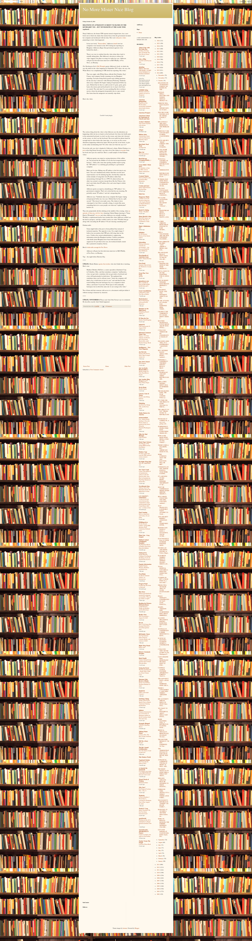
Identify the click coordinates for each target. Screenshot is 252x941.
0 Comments (109, 306)
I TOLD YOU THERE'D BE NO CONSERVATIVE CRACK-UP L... (163, 334)
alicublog (141, 67)
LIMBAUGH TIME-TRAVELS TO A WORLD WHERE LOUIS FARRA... (163, 793)
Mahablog (142, 403)
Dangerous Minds (144, 197)
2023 (158, 49)
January (160, 861)
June (159, 848)
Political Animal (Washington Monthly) (144, 541)
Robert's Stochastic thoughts (144, 652)
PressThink (142, 574)
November (161, 78)
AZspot (141, 130)
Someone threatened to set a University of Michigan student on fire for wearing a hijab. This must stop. (145, 715)
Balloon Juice (143, 134)
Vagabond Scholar (144, 760)
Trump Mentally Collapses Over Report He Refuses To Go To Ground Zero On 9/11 (145, 557)
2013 (158, 864)
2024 (158, 46)
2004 (158, 889)
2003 (158, 891)
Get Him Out (142, 147)
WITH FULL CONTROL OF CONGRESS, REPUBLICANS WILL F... (163, 162)
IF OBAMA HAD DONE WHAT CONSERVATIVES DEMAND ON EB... (163, 182)
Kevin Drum (142, 387)
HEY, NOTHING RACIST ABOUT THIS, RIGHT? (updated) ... (163, 353)
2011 (158, 870)
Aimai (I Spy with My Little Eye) (144, 48)
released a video (121, 38)
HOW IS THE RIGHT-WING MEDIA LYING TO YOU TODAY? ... (163, 439)
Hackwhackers (143, 299)
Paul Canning (143, 512)
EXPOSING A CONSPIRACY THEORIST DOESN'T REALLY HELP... (163, 364)
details (115, 43)
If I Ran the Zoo (144, 318)
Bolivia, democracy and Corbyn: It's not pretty (144, 515)
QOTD (141, 276)
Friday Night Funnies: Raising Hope (145, 188)
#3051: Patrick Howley (145, 258)
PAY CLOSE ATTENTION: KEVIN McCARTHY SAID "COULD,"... (163, 202)
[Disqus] (107, 337)
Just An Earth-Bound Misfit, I (143, 369)
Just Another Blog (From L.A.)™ (144, 380)
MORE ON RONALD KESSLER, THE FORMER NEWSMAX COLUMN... (163, 823)
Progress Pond (143, 584)
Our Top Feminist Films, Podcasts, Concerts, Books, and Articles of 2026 (144, 638)
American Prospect (144, 113)
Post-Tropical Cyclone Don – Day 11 (145, 790)
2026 (158, 41)
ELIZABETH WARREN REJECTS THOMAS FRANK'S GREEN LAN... (163, 560)
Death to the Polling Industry (144, 397)
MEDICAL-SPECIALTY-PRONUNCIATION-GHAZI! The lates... (163, 733)
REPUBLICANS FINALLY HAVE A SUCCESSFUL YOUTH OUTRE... (163, 532)
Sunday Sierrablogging (145, 320)
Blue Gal (141, 152)
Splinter (141, 710)
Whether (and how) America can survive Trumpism (144, 93)
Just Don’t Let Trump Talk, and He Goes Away (144, 406)
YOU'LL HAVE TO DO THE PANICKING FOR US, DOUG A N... (163, 274)
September (161, 840)
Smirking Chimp (144, 699)
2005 (158, 886)
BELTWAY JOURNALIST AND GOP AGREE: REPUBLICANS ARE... (163, 375)
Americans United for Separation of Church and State (144, 117)
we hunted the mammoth (143, 769)
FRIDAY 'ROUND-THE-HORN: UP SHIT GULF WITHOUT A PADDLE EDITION (145, 71)
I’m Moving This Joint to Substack (145, 586)
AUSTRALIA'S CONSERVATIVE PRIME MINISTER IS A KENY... (163, 632)
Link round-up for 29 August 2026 (144, 327)
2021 (158, 54)
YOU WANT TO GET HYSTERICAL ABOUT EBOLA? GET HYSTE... (163, 712)
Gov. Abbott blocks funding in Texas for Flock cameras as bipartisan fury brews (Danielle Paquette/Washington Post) (144, 424)
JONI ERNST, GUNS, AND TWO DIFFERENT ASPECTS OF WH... (163, 294)
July (159, 845)
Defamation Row (143, 782)
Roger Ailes (142, 647)
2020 (158, 57)
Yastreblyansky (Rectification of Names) (143, 831)
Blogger (137, 928)
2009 (158, 875)
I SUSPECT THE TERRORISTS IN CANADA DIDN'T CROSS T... (163, 315)
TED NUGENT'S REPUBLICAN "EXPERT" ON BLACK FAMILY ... (163, 803)
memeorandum (143, 417)
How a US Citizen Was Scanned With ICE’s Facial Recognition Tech (145, 626)
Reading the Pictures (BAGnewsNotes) (145, 604)
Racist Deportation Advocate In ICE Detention (144, 302)
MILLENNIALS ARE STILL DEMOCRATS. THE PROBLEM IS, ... (163, 125)
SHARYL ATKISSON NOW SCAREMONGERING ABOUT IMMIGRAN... (163, 611)
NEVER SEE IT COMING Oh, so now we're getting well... (163, 421)
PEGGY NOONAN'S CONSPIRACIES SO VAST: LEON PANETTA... (163, 600)
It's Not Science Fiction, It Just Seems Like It (144, 235)
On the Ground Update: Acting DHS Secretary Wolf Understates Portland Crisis (144, 527)
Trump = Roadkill (143, 212)
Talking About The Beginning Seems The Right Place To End (145, 489)
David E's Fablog (144, 210)
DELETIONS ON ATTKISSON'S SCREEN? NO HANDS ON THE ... (163, 86)
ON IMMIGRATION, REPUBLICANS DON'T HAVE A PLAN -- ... (163, 172)
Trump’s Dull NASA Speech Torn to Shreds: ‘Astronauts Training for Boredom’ (145, 702)
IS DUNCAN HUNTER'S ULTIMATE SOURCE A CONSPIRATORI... (163, 642)
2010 (158, 873)
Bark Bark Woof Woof (144, 145)
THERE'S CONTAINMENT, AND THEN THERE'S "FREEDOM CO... (163, 692)
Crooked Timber (144, 176)
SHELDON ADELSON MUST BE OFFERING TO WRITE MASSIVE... (163, 782)
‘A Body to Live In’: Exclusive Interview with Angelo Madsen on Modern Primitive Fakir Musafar (144, 202)
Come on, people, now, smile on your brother (145, 835)
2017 (158, 65)
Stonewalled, (102, 43)
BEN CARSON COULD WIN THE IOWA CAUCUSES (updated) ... (162, 500)
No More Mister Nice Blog (108, 9)
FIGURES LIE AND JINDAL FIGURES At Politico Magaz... (163, 550)
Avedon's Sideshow (144, 122)
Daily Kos (142, 194)
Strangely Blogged (144, 723)
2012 (158, 867)
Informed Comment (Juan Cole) (145, 333)
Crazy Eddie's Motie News (145, 165)
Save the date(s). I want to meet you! (145, 751)
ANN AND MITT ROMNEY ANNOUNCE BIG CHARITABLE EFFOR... (163, 521)
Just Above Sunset (144, 362)
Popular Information (145, 564)
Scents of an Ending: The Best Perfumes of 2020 (144, 684)
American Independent (142, 100)
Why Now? (142, 787)
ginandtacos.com (144, 281)
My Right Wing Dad (145, 462)
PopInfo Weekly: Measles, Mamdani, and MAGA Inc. (144, 567)
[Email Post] (103, 306)
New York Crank (144, 470)
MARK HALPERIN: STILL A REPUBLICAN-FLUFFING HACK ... (163, 723)
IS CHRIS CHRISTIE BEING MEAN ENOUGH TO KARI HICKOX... (163, 225)
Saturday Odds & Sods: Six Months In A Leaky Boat (145, 266)
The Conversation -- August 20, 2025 (144, 617)
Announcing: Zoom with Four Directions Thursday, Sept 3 (144, 137)
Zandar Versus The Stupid (144, 842)
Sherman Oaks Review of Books (144, 680)
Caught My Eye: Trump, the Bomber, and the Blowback (144, 608)
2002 (158, 894)
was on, (97, 215)
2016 (158, 67)
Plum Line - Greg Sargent (144, 536)
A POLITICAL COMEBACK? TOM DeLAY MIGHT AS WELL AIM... (163, 763)
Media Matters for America (144, 414)
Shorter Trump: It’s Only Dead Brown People (144, 373)
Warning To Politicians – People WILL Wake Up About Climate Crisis (145, 672)
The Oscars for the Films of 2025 (143, 762)
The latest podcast (144, 154)
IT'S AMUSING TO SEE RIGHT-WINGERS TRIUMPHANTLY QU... (163, 480)
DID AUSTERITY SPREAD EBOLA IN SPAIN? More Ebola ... (163, 702)
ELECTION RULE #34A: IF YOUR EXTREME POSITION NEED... (163, 542)
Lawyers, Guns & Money (144, 394)
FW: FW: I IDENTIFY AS (145, 464)
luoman (125, 928)
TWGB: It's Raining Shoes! (144, 726)
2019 (158, 59)
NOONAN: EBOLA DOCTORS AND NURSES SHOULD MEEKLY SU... (163, 96)
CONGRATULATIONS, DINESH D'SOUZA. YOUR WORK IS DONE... (163, 470)
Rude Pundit (143, 658)
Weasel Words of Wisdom (144, 780)
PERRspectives (143, 522)
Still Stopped (142, 363)
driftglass (141, 232)
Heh (140, 228)
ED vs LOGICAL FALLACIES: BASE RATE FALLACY (144, 284)
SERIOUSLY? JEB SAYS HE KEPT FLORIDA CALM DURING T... (163, 134)
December (161, 75)
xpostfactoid (142, 818)
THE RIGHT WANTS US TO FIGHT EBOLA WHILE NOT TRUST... (163, 772)
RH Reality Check (144, 634)
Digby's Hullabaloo (144, 226)
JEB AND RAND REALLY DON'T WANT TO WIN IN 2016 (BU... (163, 256)
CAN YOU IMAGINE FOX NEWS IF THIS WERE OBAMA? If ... (163, 265)
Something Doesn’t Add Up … (144, 312)
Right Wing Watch (144, 646)
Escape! (141, 743)
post (84, 150)
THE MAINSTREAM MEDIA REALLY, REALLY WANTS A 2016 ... (163, 214)
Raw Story (142, 592)
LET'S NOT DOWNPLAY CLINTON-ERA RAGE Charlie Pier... (163, 833)
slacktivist (142, 691)
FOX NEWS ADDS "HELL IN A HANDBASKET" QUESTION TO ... (163, 344)
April (160, 853)
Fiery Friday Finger (144, 382)
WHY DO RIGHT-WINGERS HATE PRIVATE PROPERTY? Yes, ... (163, 283)
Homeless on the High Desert (144, 309)
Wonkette (142, 795)
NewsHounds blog (144, 486)
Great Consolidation (145, 291)
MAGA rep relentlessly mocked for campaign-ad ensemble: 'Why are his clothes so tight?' (145, 596)
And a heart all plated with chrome (144, 124)
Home (107, 366)
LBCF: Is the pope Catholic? (144, 693)
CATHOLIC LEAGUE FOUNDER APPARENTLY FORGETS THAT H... (163, 672)
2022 (158, 51)
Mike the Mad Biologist (143, 435)
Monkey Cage (143, 452)
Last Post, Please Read (145, 844)
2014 (158, 73)
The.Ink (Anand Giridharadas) (144, 748)
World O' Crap (143, 808)
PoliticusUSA (143, 553)
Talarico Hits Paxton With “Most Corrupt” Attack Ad (144, 355)
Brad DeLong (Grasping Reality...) (145, 159)
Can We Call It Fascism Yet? (145, 61)
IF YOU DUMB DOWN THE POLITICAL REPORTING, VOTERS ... (163, 153)
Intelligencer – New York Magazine (144, 348)
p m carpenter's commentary (143, 497)
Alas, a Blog (142, 59)
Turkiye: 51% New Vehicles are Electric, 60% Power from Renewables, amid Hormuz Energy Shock (145, 339)
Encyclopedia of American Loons (144, 256)
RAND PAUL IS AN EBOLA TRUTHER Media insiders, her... (163, 813)
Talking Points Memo (143, 732)
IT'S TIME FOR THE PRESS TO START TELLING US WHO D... (163, 403)
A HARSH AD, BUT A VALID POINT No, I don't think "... (163, 580)
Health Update (143, 389)
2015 (158, 70)
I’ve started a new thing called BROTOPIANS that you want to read (145, 773)
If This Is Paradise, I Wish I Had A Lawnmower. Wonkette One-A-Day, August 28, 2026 (145, 800)
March (160, 856)
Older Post (127, 366)
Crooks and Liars (144, 186)
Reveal (141, 623)
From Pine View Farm (144, 274)
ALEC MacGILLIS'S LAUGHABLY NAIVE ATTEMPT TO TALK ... (163, 510)
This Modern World (145, 757)
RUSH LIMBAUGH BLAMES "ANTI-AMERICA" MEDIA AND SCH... (163, 246)
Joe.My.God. (142, 352)
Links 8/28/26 (142, 437)
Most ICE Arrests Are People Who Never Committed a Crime (144, 219)
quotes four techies (104, 264)
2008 (158, 878)
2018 (158, 62)
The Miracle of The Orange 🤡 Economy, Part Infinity (144, 445)
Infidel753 (142, 325)
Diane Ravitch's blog (145, 216)
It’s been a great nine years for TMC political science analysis (145, 455)
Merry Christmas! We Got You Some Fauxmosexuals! (144, 811)
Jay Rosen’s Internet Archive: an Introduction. (144, 577)
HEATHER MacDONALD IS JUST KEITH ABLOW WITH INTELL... (163, 324)
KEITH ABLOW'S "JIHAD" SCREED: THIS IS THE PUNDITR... (163, 143)
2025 (158, 43)
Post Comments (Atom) (97, 370)
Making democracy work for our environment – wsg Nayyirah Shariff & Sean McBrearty (144, 247)
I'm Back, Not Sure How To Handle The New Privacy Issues (144, 52)
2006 (158, 883)
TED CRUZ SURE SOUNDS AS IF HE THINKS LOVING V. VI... (163, 115)
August (160, 842)
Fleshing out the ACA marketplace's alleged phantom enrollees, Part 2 (145, 822)
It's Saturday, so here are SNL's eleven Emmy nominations (144, 169)
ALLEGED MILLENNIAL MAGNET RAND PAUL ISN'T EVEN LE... (163, 622)
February (161, 858)
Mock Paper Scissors (145, 442)
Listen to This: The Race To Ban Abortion (145, 735)
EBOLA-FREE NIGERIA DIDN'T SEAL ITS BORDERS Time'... (163, 385)
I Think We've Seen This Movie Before (144, 293)
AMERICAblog (143, 90)
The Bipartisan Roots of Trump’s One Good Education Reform (144, 546)
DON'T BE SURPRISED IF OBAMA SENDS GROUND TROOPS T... (163, 490)
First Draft (142, 263)
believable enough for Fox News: (97, 247)
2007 (158, 881)
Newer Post (86, 366)
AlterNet (141, 78)
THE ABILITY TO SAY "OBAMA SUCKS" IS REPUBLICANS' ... (163, 413)
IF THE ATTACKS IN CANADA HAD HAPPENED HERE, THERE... (163, 305)
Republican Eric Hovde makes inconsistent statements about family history (145, 105)
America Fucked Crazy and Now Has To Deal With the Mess (145, 661)
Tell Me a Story (143, 741)
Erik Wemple (101, 66)
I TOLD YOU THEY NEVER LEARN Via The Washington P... (163, 651)
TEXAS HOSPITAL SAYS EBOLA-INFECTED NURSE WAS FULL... (163, 571)
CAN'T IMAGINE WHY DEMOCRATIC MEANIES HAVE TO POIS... (163, 661)
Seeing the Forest (144, 668)
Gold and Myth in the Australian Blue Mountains (145, 179)
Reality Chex (143, 615)
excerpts (123, 150)
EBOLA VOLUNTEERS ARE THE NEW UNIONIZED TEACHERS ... (163, 235)
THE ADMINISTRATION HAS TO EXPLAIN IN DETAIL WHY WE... (163, 753)
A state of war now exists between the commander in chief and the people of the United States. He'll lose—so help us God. (145, 503)
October (160, 80)
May (159, 850)
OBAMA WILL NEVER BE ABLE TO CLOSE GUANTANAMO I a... (163, 589)
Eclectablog (142, 242)
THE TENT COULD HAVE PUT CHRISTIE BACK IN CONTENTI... (163, 192)
